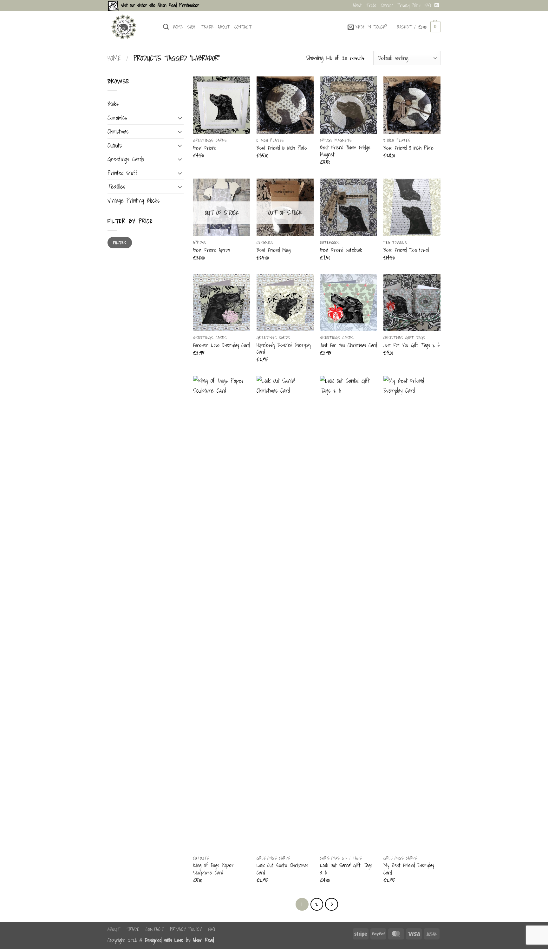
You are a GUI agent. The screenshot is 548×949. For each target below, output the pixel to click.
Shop (192, 27)
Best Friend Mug (273, 249)
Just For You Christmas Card (348, 345)
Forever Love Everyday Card (221, 345)
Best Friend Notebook (341, 249)
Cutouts (115, 145)
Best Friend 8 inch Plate (408, 147)
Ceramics (117, 117)
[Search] (166, 27)
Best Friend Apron (211, 249)
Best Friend (204, 147)
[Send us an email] (436, 5)
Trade (371, 5)
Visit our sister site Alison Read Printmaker (159, 5)
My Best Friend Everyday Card (408, 869)
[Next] (331, 904)
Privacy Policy (408, 5)
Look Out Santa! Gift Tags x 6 (346, 869)
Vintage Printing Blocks (134, 200)
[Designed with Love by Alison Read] (130, 27)
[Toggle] (180, 117)
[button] (368, 27)
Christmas (118, 131)
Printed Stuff (123, 173)
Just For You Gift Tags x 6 (411, 345)
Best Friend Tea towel (406, 249)
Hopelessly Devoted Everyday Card (284, 348)
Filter (119, 242)
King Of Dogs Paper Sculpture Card (213, 869)
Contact (387, 5)
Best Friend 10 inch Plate (282, 147)
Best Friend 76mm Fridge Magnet (345, 151)
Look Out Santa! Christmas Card (282, 869)
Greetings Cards (126, 159)
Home (178, 27)
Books (113, 103)
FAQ (428, 5)
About (357, 5)
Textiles (116, 186)
